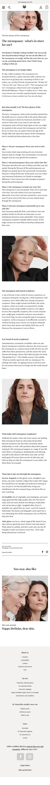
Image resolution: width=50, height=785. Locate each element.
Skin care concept (9, 625)
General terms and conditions (25, 696)
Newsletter (25, 728)
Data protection (25, 770)
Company (25, 657)
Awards (25, 738)
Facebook (20, 756)
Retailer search (25, 709)
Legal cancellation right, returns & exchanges (25, 692)
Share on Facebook (43, 552)
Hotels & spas (25, 715)
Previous (5, 601)
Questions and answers (25, 666)
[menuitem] (3, 7)
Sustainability (25, 660)
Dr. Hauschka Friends (25, 686)
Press (25, 670)
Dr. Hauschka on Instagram (47, 552)
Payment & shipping (25, 689)
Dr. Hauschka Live (25, 734)
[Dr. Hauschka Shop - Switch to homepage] (25, 5)
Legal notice (25, 765)
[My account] (41, 7)
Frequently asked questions (25, 683)
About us (25, 653)
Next (44, 601)
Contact (25, 663)
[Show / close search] (9, 7)
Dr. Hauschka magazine (25, 731)
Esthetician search (25, 712)
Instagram (29, 756)
